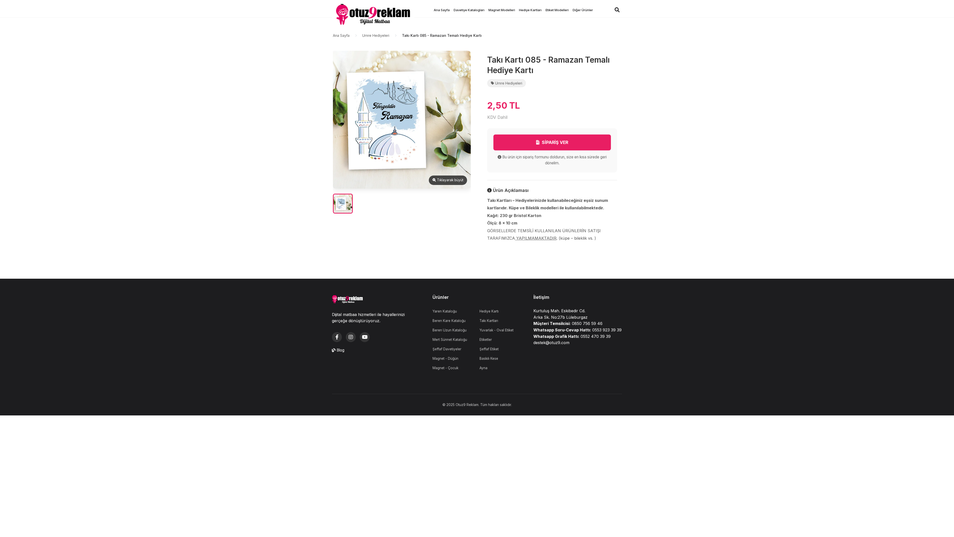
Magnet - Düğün (445, 358)
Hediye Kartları (530, 10)
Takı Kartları (488, 321)
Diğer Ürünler (583, 10)
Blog (340, 350)
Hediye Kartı (489, 311)
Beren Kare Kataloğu (449, 321)
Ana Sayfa (442, 10)
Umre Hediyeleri (375, 35)
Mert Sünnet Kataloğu (450, 340)
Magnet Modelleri (501, 10)
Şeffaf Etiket (489, 349)
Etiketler (485, 340)
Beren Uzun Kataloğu (450, 330)
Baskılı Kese (488, 358)
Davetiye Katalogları (469, 10)
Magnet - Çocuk (445, 368)
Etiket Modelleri (557, 10)
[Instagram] (351, 337)
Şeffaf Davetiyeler (447, 349)
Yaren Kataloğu (445, 311)
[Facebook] (337, 337)
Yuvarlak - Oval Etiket (496, 330)
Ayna (483, 368)
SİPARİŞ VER (555, 142)
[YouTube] (365, 337)
